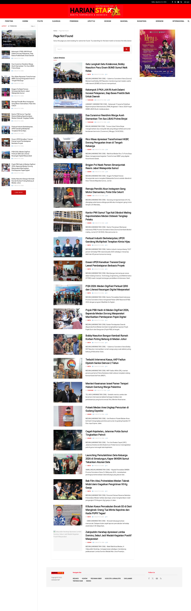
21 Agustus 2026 (98, 342)
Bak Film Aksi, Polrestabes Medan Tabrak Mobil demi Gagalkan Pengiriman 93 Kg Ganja (107, 484)
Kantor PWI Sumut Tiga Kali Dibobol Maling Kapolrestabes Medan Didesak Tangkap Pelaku (23, 116)
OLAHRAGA (56, 21)
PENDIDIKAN (74, 21)
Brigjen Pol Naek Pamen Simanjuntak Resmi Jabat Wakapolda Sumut (21, 91)
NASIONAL (124, 21)
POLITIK (40, 21)
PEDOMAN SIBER (96, 578)
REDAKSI (76, 578)
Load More (19, 192)
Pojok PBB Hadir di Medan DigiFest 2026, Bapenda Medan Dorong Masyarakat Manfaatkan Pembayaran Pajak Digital (107, 313)
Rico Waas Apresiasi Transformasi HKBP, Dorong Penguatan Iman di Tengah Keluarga (23, 78)
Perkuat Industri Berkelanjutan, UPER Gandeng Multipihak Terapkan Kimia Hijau (22, 129)
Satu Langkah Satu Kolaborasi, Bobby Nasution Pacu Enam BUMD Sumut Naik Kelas (17, 37)
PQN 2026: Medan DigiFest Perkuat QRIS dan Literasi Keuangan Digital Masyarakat (22, 154)
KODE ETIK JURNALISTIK (113, 578)
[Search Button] (127, 49)
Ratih (89, 74)
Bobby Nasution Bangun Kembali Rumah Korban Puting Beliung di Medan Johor (23, 181)
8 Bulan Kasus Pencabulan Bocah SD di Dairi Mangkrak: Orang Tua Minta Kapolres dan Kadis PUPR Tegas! (109, 510)
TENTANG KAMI (78, 581)
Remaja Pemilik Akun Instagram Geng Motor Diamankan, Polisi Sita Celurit (23, 104)
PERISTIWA (9, 21)
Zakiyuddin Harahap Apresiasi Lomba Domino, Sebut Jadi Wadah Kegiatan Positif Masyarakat (109, 535)
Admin (89, 149)
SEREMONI (159, 21)
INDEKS (88, 581)
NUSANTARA (141, 21)
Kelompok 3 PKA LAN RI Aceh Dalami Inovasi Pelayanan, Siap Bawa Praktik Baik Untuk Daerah (23, 53)
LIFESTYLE (91, 21)
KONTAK (84, 578)
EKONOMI (107, 21)
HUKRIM (25, 21)
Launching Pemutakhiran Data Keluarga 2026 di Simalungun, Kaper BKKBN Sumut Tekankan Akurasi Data (107, 458)
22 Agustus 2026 (98, 74)
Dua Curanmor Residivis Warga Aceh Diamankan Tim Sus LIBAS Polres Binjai (23, 66)
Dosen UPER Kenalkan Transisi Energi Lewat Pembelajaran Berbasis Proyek (22, 141)
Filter (32, 26)
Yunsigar (90, 100)
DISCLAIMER (128, 578)
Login (187, 2)
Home (55, 31)
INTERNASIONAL (178, 21)
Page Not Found (64, 31)
